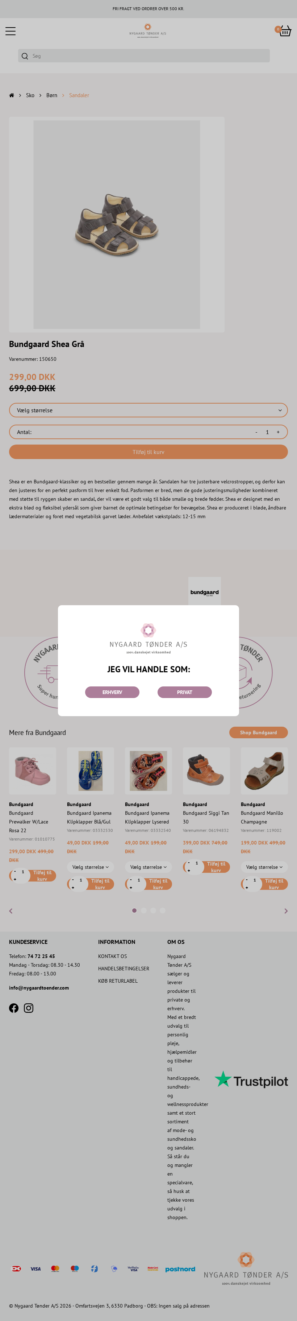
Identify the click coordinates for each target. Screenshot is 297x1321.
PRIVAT (184, 692)
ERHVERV (112, 692)
